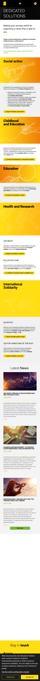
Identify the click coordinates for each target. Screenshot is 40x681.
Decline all (10, 677)
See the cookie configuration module (15, 672)
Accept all (29, 677)
